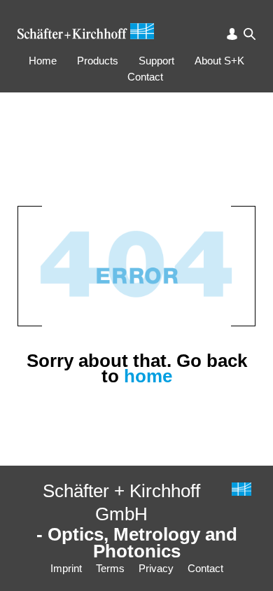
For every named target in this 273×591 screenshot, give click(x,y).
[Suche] (249, 34)
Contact (145, 77)
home (148, 376)
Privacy (156, 568)
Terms (110, 568)
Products (97, 61)
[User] (232, 34)
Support (156, 61)
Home (43, 61)
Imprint (66, 568)
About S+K (219, 61)
